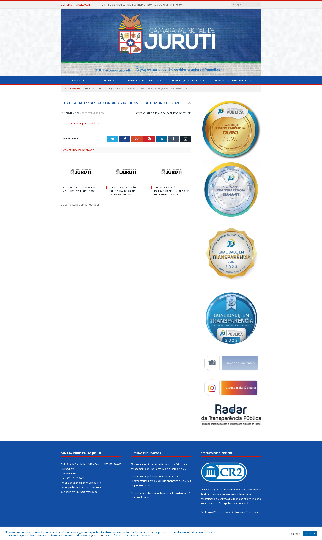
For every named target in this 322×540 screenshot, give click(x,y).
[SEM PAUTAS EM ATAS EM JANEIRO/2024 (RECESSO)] (80, 171)
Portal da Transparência (232, 80)
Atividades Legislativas (141, 80)
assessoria (226, 494)
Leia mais (98, 535)
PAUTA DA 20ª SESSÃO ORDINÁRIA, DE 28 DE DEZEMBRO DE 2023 (122, 191)
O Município (79, 80)
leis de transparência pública (217, 503)
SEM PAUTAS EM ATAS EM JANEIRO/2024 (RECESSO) (79, 189)
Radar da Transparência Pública (242, 512)
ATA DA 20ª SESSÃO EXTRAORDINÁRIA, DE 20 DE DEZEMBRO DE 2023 (171, 191)
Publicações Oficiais (186, 80)
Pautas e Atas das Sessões (177, 113)
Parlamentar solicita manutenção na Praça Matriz (158, 493)
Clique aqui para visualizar (83, 123)
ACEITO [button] (310, 533)
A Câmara (104, 80)
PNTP (216, 512)
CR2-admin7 (71, 113)
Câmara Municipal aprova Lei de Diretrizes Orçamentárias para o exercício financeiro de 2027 (144, 4)
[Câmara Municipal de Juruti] (161, 41)
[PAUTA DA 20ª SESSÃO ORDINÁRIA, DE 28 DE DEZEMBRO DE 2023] (126, 171)
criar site (223, 489)
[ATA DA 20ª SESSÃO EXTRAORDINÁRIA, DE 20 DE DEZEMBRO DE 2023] (171, 171)
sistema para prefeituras (246, 489)
